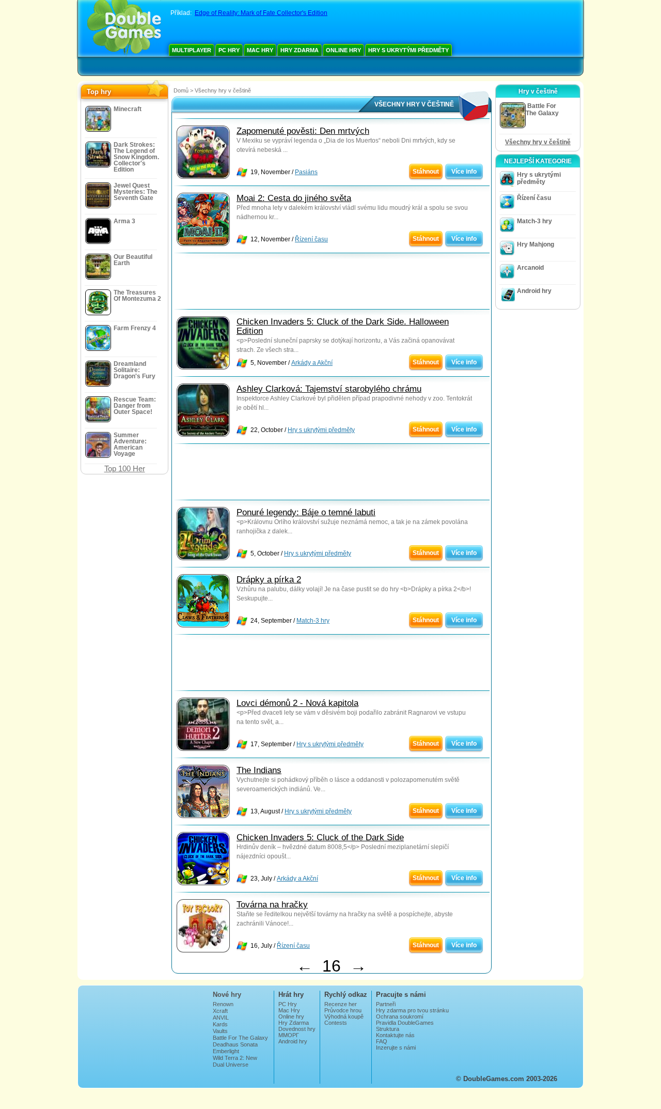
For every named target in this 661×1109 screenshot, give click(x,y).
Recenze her (340, 1004)
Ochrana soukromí (399, 1016)
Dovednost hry (297, 1029)
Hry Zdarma (299, 50)
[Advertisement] (331, 283)
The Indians (259, 770)
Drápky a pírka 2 (269, 579)
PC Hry (229, 50)
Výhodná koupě (344, 1016)
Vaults (220, 1031)
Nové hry (227, 994)
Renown (223, 1004)
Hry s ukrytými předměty (408, 50)
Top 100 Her (124, 468)
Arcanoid (530, 267)
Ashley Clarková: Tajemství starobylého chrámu (329, 389)
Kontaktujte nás (395, 1035)
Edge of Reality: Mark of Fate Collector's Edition (261, 13)
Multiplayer (191, 50)
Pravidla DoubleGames (405, 1023)
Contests (335, 1023)
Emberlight (226, 1051)
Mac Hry (260, 50)
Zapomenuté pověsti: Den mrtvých (303, 131)
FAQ (381, 1041)
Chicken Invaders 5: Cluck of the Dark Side (320, 837)
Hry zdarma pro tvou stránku (412, 1010)
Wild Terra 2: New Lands (235, 1061)
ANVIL (221, 1017)
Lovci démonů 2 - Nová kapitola (297, 703)
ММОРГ (288, 1035)
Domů (181, 90)
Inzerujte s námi (396, 1047)
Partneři (386, 1004)
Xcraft (220, 1011)
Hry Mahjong (535, 244)
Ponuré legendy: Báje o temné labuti (306, 512)
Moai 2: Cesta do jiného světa (294, 198)
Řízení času (311, 239)
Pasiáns (306, 172)
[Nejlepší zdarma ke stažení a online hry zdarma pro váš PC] (124, 28)
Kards (220, 1024)
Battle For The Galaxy (240, 1038)
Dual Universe (230, 1064)
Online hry (343, 50)
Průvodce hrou (342, 1010)
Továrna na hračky (272, 905)
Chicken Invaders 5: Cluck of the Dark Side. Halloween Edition (343, 326)
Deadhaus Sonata (235, 1044)
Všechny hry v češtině (538, 142)
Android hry (534, 291)
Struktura (387, 1029)
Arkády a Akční (312, 362)
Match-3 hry (312, 620)
